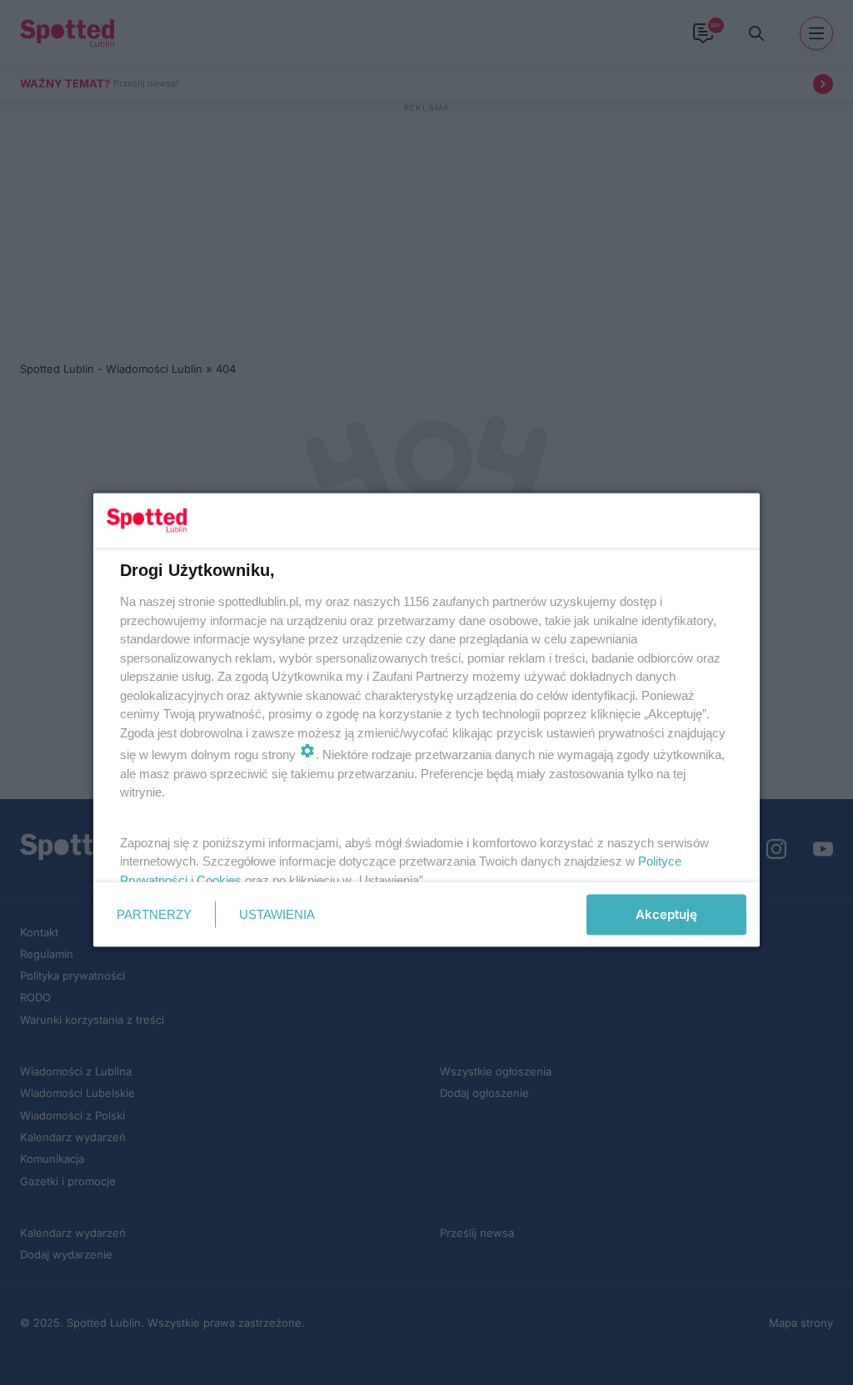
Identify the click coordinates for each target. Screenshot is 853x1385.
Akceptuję (666, 914)
